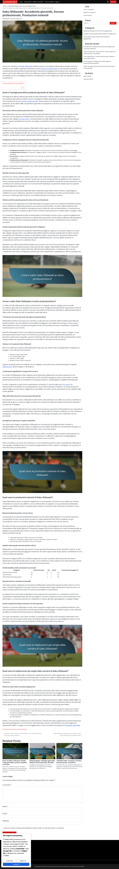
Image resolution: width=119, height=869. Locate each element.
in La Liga (65, 384)
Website (6, 821)
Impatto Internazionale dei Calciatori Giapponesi (100, 34)
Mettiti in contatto (38, 2)
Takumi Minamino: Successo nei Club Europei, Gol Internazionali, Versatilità (100, 52)
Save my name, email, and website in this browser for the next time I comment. (34, 828)
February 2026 (88, 79)
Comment (7, 785)
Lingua (57, 2)
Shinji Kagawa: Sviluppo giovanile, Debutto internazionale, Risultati (42, 761)
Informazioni (27, 2)
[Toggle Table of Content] (22, 87)
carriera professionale (48, 69)
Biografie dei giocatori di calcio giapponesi (15, 729)
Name (5, 806)
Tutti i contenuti (49, 2)
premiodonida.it (10, 2)
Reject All (23, 861)
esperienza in (7, 367)
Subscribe (113, 1)
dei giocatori (24, 119)
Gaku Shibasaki (26, 66)
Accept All (16, 864)
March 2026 (87, 76)
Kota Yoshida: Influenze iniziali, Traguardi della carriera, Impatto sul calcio (15, 762)
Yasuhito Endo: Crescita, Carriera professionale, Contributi (69, 761)
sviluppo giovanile (73, 725)
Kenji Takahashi (17, 19)
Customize (9, 861)
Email (5, 814)
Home (21, 2)
